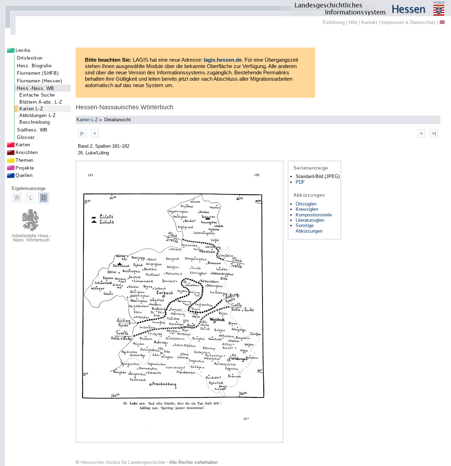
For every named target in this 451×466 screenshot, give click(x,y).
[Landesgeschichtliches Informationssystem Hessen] (225, 8)
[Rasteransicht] (17, 197)
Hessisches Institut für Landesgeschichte (123, 462)
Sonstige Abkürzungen (309, 228)
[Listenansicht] (30, 197)
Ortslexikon (30, 58)
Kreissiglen (307, 209)
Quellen (24, 175)
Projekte (25, 168)
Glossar (25, 137)
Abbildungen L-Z (37, 115)
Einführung (334, 22)
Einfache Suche (37, 95)
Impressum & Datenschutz (408, 22)
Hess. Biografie (34, 65)
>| (434, 133)
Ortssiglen (306, 204)
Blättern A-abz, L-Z (40, 102)
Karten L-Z (31, 108)
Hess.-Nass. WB (35, 88)
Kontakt (369, 22)
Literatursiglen (310, 220)
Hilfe (353, 22)
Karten (23, 144)
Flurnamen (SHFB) (37, 73)
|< (82, 133)
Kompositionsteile (314, 214)
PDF (300, 182)
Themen (24, 160)
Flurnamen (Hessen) (39, 81)
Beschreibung (34, 122)
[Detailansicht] (43, 197)
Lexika (23, 50)
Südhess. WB (32, 130)
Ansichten (27, 152)
